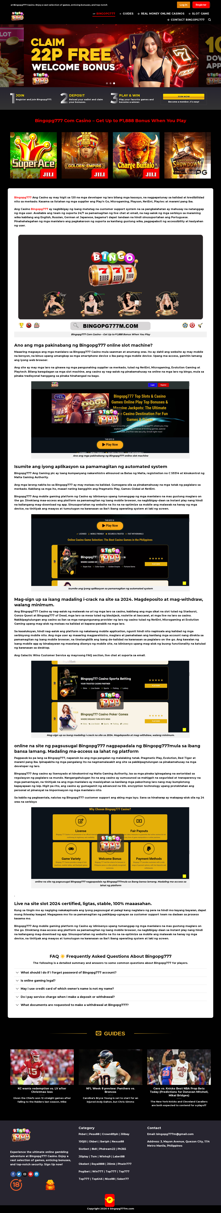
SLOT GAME (200, 13)
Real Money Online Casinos (162, 13)
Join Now (184, 96)
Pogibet (84, 1171)
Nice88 (110, 1178)
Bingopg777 (105, 13)
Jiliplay (83, 1156)
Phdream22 (107, 1148)
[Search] (209, 20)
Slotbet (84, 1148)
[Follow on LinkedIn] (36, 1174)
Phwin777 (125, 1163)
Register (201, 4)
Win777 (97, 1171)
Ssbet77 (123, 1178)
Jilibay (125, 1134)
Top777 (111, 1171)
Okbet (93, 1141)
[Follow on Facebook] (13, 1174)
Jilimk (111, 1163)
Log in (183, 4)
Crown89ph (110, 1134)
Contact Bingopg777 (188, 19)
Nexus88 (118, 1141)
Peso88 (94, 1134)
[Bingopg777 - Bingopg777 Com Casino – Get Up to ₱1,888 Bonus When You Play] (29, 17)
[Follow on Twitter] (19, 1174)
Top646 (97, 1178)
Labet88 (119, 1156)
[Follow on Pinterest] (30, 1174)
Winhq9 (104, 1156)
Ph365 (122, 1148)
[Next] (212, 55)
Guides (128, 13)
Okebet (84, 1163)
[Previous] (8, 55)
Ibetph (104, 1141)
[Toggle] (17, 972)
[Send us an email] (25, 1174)
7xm (94, 1156)
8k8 (94, 1148)
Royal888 (98, 1163)
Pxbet (83, 1134)
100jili (83, 1141)
